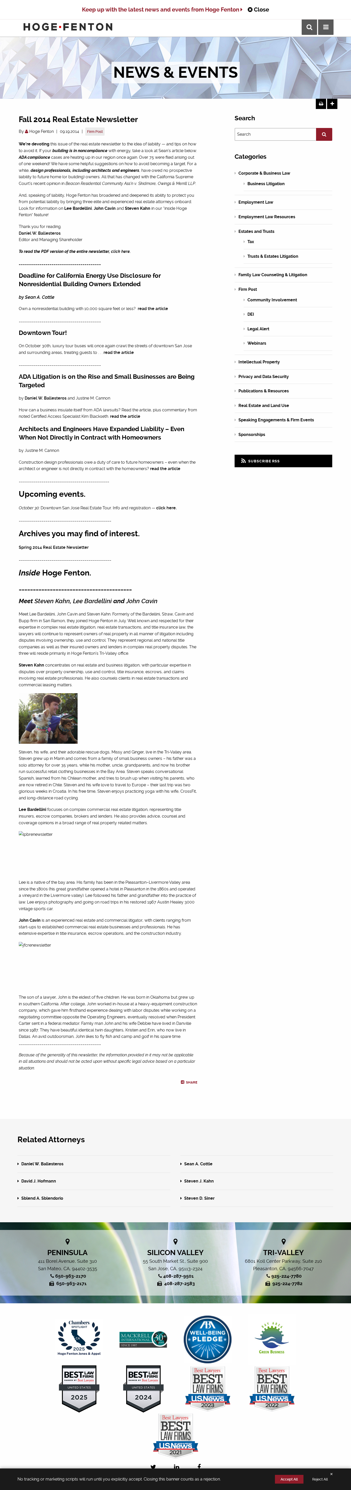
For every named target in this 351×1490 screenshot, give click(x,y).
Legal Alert (258, 328)
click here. (166, 507)
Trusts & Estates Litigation (272, 256)
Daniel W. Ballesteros (40, 233)
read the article (153, 308)
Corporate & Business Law (264, 173)
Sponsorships (251, 434)
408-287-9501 (178, 1276)
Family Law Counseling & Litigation (272, 274)
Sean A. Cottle (198, 1163)
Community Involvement (272, 299)
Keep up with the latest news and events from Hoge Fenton (161, 9)
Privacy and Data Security (263, 376)
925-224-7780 (286, 1276)
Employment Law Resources (266, 216)
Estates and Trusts (256, 231)
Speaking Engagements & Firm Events (276, 420)
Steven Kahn (52, 601)
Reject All (320, 1479)
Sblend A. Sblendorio (41, 1198)
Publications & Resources (263, 391)
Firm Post (95, 132)
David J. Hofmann (38, 1181)
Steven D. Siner (199, 1198)
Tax (250, 241)
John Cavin (142, 601)
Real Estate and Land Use (263, 405)
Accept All (289, 1479)
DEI (250, 314)
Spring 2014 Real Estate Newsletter (54, 547)
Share (191, 1082)
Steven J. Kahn (198, 1181)
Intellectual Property (259, 362)
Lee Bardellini (92, 601)
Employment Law (255, 202)
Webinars (256, 343)
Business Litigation (266, 183)
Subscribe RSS (263, 461)
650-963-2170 (70, 1276)
